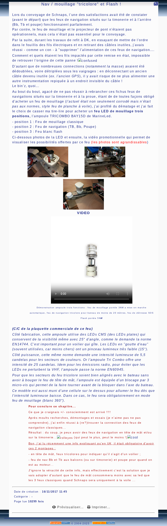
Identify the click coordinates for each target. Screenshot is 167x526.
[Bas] (2, 53)
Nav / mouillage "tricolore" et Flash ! (81, 4)
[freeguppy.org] (60, 523)
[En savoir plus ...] (104, 523)
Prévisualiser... (70, 507)
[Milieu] (2, 48)
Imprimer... (100, 507)
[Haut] (2, 43)
